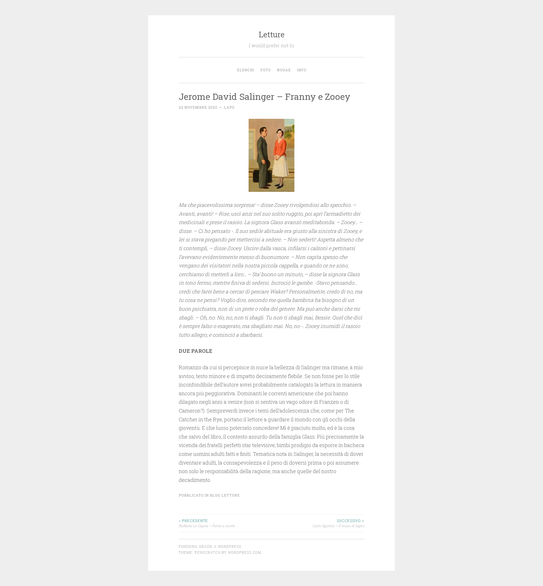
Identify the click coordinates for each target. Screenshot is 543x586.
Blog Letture (225, 495)
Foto (265, 70)
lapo (229, 107)
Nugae (284, 70)
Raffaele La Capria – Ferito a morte (207, 523)
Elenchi (245, 70)
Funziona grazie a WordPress (210, 546)
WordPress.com (244, 552)
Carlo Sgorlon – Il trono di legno (338, 523)
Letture (272, 34)
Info (301, 70)
